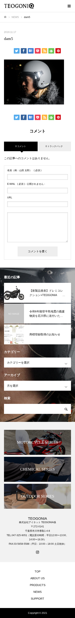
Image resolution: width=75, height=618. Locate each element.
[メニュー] (69, 6)
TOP (37, 571)
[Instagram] (38, 552)
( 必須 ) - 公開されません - (26, 184)
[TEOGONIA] (33, 6)
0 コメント (20, 146)
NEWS (37, 591)
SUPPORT (37, 598)
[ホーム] (5, 17)
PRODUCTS (37, 585)
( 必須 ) (24, 170)
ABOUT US (37, 578)
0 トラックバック (54, 146)
